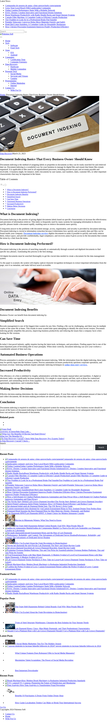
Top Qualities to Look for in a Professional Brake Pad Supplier (31, 20)
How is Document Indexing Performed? (22, 192)
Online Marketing (17, 83)
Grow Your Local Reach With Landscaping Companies (28, 8)
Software (14, 45)
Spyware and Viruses (19, 76)
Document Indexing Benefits (17, 194)
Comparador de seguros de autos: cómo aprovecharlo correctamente (33, 5)
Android (13, 55)
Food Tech (14, 48)
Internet (13, 85)
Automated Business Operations (18, 201)
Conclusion (11, 208)
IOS (12, 52)
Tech (7, 43)
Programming (10, 81)
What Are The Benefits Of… (12, 436)
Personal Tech (11, 71)
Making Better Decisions (16, 206)
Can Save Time (12, 199)
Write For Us (15, 90)
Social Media (15, 74)
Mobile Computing (18, 69)
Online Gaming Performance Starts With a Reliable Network (30, 10)
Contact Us (9, 88)
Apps (7, 50)
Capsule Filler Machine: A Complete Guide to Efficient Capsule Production (36, 17)
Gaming (13, 78)
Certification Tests (17, 59)
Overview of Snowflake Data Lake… (15, 431)
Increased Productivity (15, 204)
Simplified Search (13, 197)
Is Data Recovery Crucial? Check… (15, 441)
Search (3, 443)
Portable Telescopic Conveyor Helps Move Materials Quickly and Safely (35, 22)
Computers (9, 57)
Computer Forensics (18, 62)
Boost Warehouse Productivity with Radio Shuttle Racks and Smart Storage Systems (40, 15)
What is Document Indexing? (18, 190)
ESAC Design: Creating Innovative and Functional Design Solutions (33, 13)
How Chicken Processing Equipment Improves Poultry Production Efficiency (37, 27)
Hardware (14, 67)
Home (7, 41)
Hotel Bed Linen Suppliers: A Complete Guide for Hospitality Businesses (35, 24)
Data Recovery (11, 64)
